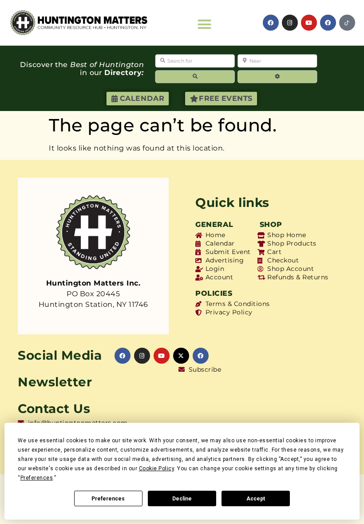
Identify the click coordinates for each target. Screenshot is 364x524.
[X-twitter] (181, 356)
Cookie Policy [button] (156, 468)
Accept (255, 499)
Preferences (108, 499)
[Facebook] (271, 23)
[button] (205, 24)
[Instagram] (290, 23)
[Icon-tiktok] (347, 23)
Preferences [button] (36, 478)
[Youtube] (309, 23)
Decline (182, 499)
